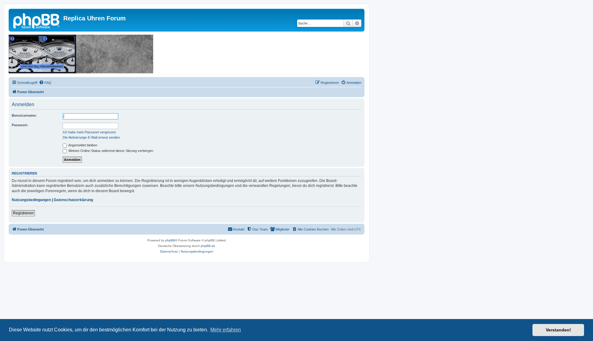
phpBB (170, 240)
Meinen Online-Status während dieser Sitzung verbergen (110, 151)
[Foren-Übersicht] (36, 20)
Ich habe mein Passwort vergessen (89, 132)
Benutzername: (24, 115)
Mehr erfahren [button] (225, 329)
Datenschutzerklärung (73, 200)
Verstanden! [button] (558, 329)
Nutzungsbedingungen (31, 200)
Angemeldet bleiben (82, 145)
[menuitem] (45, 82)
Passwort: (20, 125)
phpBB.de (208, 246)
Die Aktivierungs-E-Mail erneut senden (91, 137)
